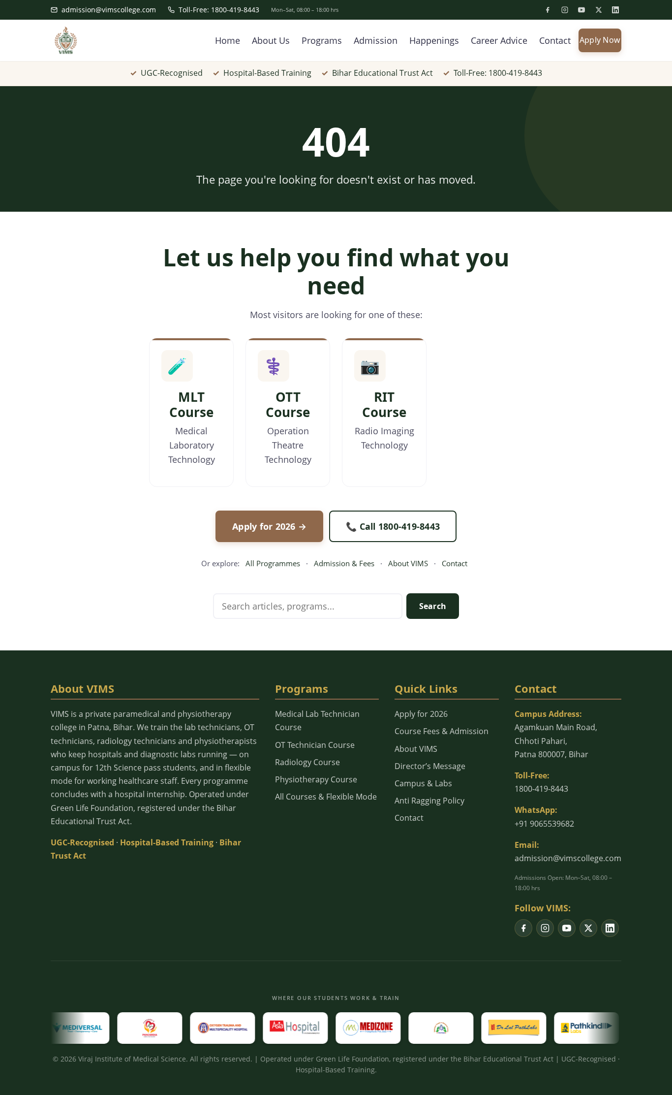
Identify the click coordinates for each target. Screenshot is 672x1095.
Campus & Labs (423, 783)
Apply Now (600, 39)
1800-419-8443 (541, 788)
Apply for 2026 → (269, 526)
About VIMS (408, 563)
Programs (322, 40)
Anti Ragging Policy (429, 800)
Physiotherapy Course (316, 779)
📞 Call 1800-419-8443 (393, 526)
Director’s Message (430, 766)
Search (433, 606)
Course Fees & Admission (442, 731)
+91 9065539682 (544, 823)
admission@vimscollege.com (108, 9)
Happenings (434, 40)
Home (227, 40)
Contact (555, 40)
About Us (271, 40)
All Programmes (272, 563)
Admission (375, 40)
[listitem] (547, 10)
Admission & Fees (344, 563)
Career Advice (499, 40)
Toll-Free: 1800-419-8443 (219, 9)
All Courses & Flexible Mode (326, 796)
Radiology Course (307, 762)
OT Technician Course (315, 745)
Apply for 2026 (421, 714)
